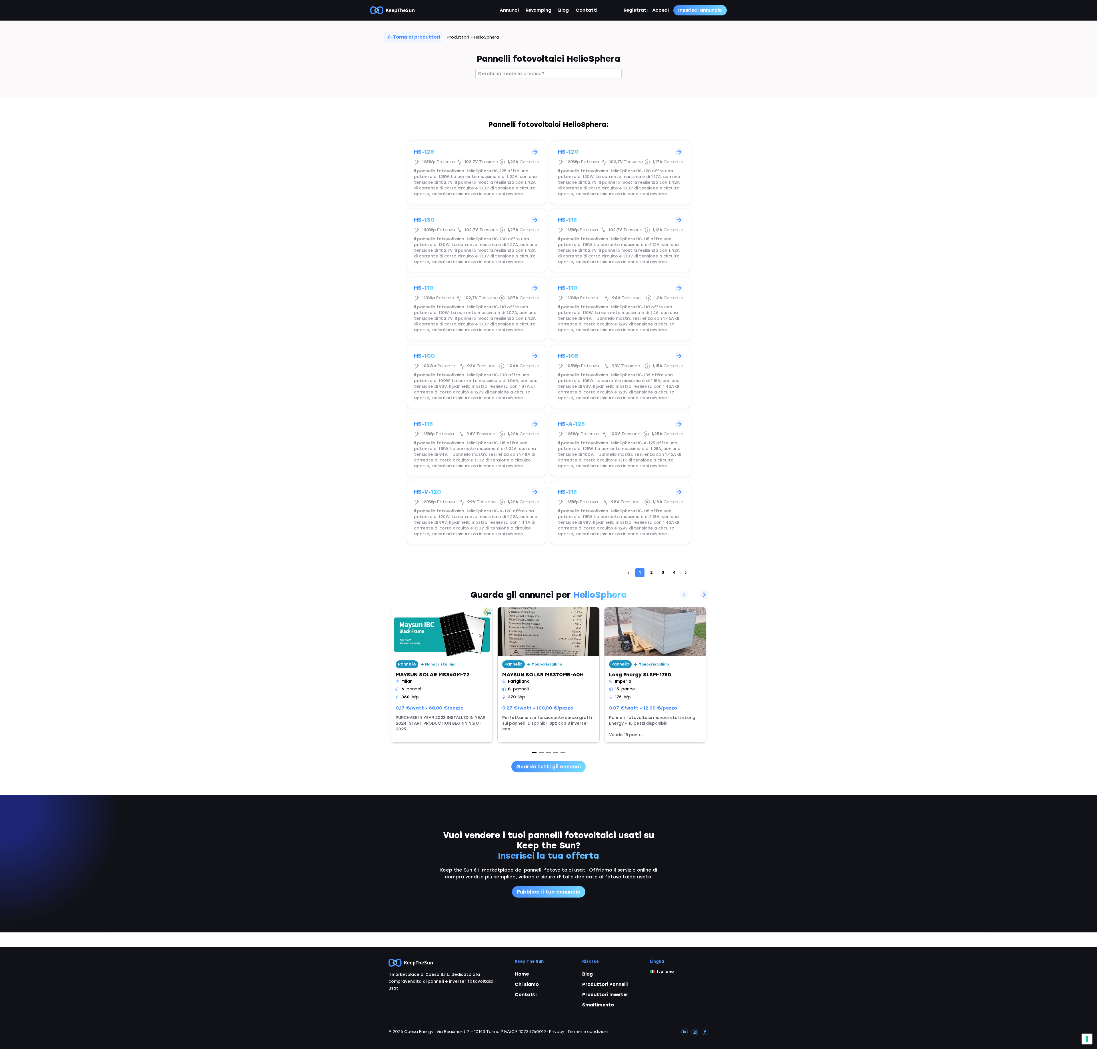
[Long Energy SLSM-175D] (655, 675)
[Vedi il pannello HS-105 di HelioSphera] (620, 376)
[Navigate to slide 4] (555, 752)
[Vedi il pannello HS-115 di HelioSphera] (620, 240)
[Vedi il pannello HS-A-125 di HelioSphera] (620, 444)
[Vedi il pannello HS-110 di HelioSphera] (476, 308)
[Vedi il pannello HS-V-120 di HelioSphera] (476, 512)
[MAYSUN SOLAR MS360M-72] (442, 675)
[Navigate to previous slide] (684, 594)
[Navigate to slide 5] (562, 752)
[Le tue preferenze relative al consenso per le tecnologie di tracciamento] (1087, 1039)
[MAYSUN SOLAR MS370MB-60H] (548, 675)
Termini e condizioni (587, 1031)
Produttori (458, 37)
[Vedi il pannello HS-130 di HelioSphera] (476, 240)
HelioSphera (486, 37)
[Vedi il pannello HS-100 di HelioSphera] (476, 376)
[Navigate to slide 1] (534, 752)
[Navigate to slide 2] (541, 752)
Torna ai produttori (416, 37)
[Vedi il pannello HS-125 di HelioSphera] (476, 172)
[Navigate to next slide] (704, 594)
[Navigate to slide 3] (548, 752)
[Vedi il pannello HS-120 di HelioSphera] (620, 172)
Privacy (556, 1031)
